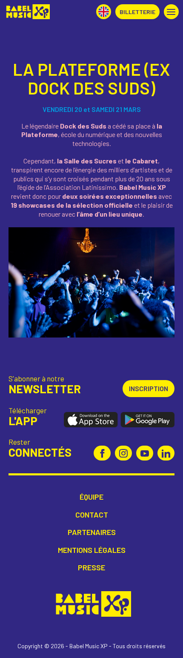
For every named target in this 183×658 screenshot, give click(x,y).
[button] (171, 11)
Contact (91, 514)
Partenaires (92, 532)
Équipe (91, 496)
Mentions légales (92, 550)
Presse (91, 567)
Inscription (148, 388)
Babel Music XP (27, 11)
